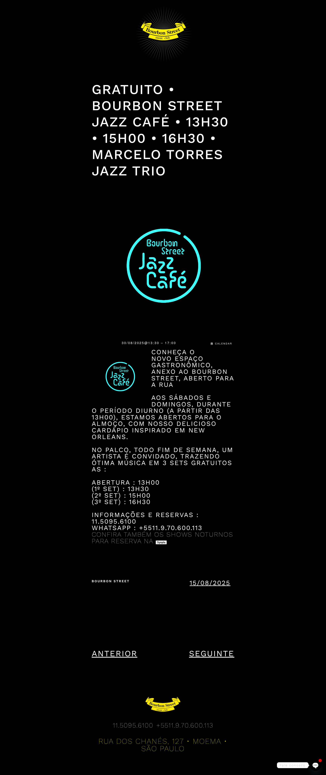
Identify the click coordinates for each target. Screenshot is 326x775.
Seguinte (211, 653)
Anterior (114, 653)
